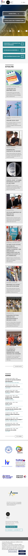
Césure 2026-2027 (13, 120)
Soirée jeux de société (10, 430)
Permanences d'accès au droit (12, 386)
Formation (8, 147)
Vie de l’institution (15, 86)
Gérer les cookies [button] (12, 551)
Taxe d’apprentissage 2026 (12, 56)
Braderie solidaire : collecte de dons (13, 285)
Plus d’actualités (18, 366)
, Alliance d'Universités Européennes (14, 503)
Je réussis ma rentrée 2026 (11, 89)
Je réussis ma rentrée (10, 50)
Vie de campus (9, 86)
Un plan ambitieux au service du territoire (14, 214)
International (9, 242)
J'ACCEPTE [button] (22, 551)
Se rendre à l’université (13, 529)
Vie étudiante (14, 282)
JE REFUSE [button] (22, 553)
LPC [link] (9, 183)
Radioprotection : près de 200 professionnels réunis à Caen (13, 318)
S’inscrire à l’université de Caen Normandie (12, 44)
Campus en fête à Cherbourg (12, 414)
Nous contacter (10, 526)
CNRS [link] (19, 180)
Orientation (9, 117)
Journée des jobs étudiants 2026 (13, 409)
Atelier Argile (8, 403)
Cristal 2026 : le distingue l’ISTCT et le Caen (14, 182)
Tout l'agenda (19, 436)
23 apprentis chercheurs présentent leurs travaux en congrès (14, 351)
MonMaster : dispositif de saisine (14, 150)
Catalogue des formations (14, 20)
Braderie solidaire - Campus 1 (12, 391)
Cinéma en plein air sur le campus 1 (14, 419)
